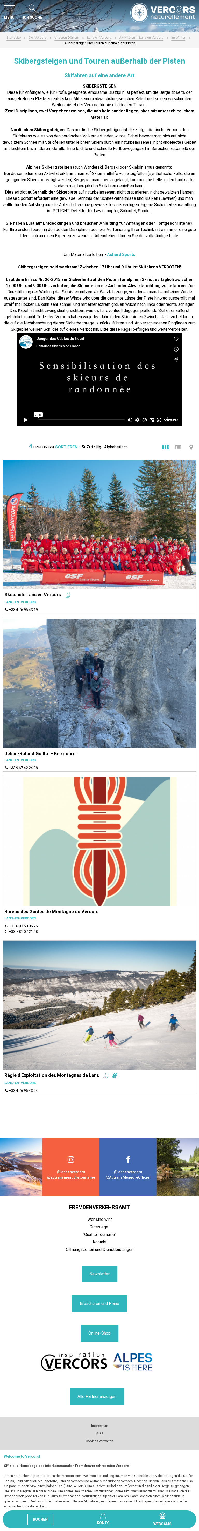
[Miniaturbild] (165, 447)
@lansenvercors (71, 1172)
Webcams (162, 1516)
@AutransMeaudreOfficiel (128, 1177)
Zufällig (93, 447)
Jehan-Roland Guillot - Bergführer (40, 753)
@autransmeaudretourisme (71, 1177)
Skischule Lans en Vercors (32, 594)
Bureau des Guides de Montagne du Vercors (51, 911)
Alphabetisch (116, 447)
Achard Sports (120, 254)
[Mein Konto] (103, 1516)
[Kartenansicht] (191, 447)
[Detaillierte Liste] (178, 447)
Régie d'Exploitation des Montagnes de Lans (51, 1075)
